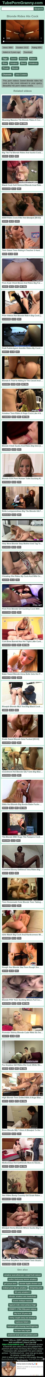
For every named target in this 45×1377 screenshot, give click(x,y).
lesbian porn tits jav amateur (15, 1288)
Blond (23, 63)
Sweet (13, 59)
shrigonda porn (36, 1288)
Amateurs (33, 63)
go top (33, 1342)
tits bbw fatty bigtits (22, 1331)
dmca (26, 1342)
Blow (5, 63)
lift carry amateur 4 (22, 1292)
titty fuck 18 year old (22, 1314)
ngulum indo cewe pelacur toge (22, 1305)
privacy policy (29, 1340)
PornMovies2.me (17, 1353)
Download (28, 52)
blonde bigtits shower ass (30, 1284)
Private (6, 68)
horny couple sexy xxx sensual (22, 1318)
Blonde (15, 68)
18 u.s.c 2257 (15, 1340)
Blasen (33, 59)
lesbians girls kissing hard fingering (23, 1326)
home (5, 1340)
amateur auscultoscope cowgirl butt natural (22, 1275)
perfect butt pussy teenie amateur (23, 1279)
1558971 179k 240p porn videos (22, 1309)
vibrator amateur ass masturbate (22, 1296)
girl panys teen (10, 1284)
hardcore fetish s (22, 1322)
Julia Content (21, 75)
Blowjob (23, 59)
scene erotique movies (22, 1301)
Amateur (14, 63)
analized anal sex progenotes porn (22, 1335)
